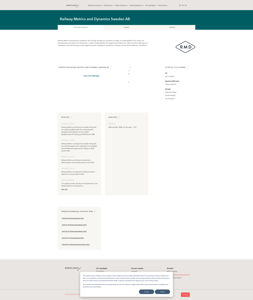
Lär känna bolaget (81, 27)
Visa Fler (64, 189)
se (186, 5)
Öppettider (100, 271)
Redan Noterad (120, 5)
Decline (162, 292)
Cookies (185, 295)
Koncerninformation (174, 278)
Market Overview (94, 5)
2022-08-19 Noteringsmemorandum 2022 (76, 244)
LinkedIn (134, 271)
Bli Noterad (108, 5)
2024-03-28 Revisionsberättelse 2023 (74, 225)
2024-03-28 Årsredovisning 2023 (73, 218)
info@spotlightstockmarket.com (178, 275)
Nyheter (65, 117)
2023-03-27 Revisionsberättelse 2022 (74, 231)
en (183, 5)
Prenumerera (162, 5)
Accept (146, 292)
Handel (126, 27)
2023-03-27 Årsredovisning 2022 (73, 238)
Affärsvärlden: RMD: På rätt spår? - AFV (122, 127)
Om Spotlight (150, 5)
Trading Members (135, 5)
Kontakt (172, 27)
